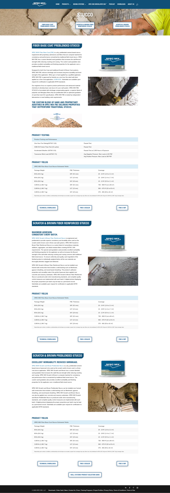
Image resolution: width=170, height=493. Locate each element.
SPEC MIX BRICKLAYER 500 (98, 4)
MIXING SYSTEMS (78, 4)
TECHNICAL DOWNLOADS (48, 208)
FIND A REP (122, 208)
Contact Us (72, 490)
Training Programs (87, 490)
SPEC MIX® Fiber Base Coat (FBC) (43, 52)
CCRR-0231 (57, 79)
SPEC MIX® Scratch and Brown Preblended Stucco (48, 366)
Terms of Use (131, 490)
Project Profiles (98, 490)
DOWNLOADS (121, 4)
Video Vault (59, 490)
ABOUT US (131, 4)
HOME (58, 4)
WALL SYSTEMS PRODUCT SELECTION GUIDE (85, 475)
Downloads (52, 490)
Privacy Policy (108, 490)
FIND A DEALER (85, 208)
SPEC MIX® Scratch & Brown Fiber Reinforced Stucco (49, 238)
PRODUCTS (65, 4)
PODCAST (112, 4)
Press (78, 490)
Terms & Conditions (120, 490)
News (66, 490)
